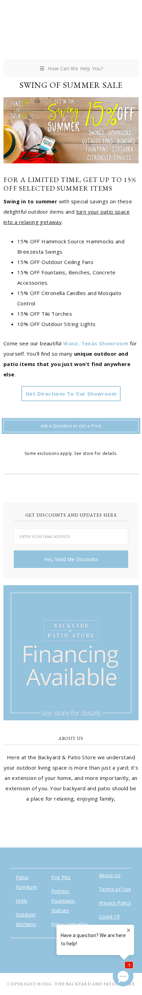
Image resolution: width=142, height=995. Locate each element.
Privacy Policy (115, 903)
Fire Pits (61, 877)
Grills (21, 900)
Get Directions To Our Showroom (71, 393)
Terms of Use (115, 889)
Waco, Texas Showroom (95, 343)
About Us (110, 875)
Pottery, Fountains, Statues (63, 901)
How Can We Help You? (75, 68)
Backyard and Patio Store (71, 32)
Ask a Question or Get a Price (71, 426)
